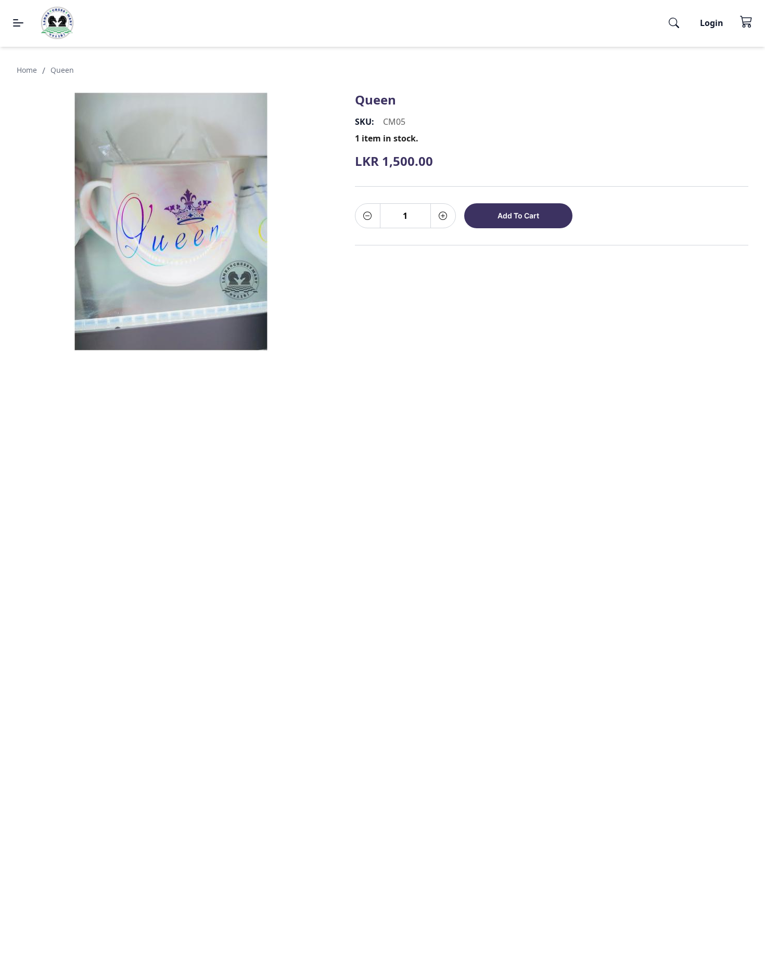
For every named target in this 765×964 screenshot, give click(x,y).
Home (27, 70)
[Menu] (18, 23)
